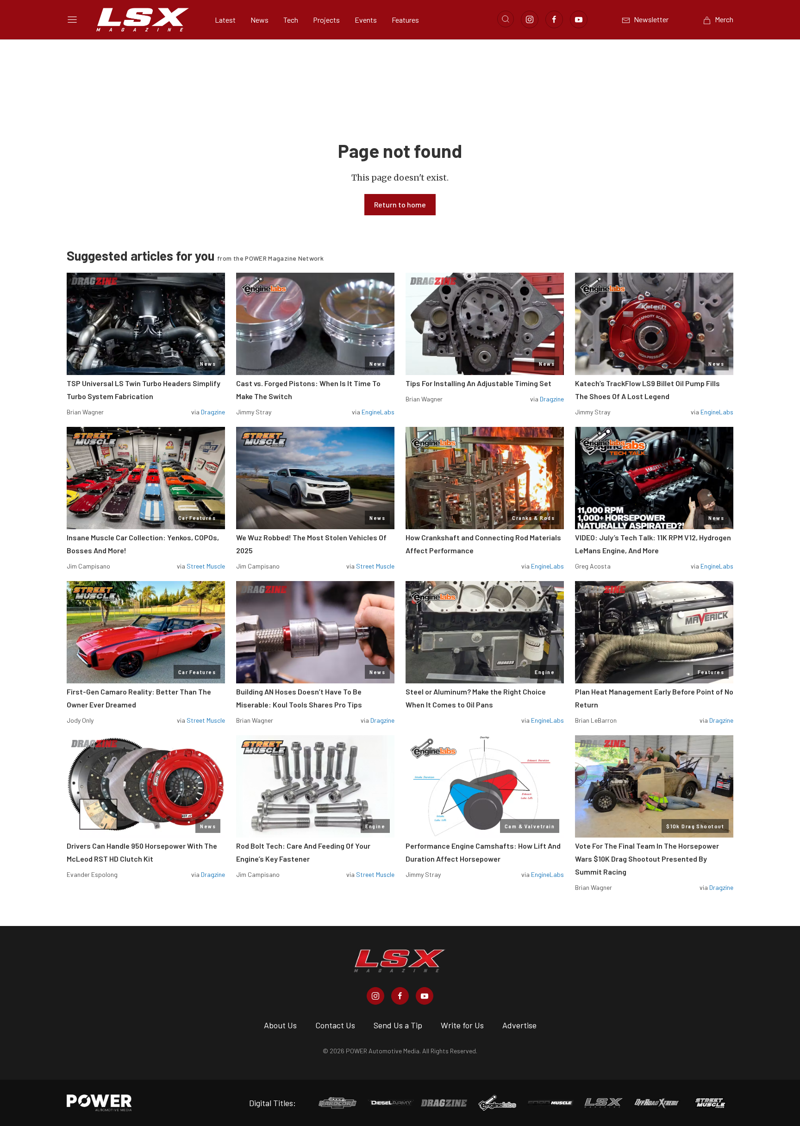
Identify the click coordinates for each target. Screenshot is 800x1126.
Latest (225, 19)
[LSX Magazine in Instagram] (375, 996)
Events (366, 19)
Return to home (400, 204)
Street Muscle (206, 566)
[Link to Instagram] (529, 19)
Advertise (519, 1025)
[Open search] (505, 19)
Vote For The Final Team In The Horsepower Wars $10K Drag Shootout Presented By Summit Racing (647, 858)
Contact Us (335, 1025)
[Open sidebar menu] (72, 19)
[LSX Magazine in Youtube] (424, 996)
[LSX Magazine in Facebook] (400, 996)
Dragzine (213, 412)
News (259, 19)
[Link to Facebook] (554, 19)
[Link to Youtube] (579, 19)
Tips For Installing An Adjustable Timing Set (478, 383)
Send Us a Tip (398, 1025)
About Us (280, 1025)
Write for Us (462, 1025)
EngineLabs (378, 412)
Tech (290, 19)
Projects (326, 19)
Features (405, 19)
